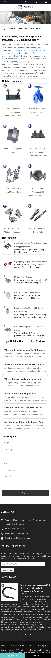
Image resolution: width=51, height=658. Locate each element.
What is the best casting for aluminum (22, 379)
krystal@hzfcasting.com (21, 538)
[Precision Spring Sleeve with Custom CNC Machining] (7, 310)
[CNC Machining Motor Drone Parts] (38, 214)
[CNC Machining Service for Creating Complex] (7, 329)
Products (12, 29)
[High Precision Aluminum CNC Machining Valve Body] (38, 174)
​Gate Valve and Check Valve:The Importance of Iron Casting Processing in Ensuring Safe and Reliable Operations (25, 408)
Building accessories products (29, 29)
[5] (7, 279)
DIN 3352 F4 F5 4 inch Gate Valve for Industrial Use (38, 112)
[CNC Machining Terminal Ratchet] (7, 295)
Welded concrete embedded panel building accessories (13, 112)
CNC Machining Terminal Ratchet (27, 293)
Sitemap (13, 645)
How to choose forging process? (20, 393)
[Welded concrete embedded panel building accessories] (13, 94)
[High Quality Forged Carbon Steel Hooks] (7, 264)
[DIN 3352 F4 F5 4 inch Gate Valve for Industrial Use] (38, 94)
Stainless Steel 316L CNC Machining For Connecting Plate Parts (38, 152)
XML (29, 645)
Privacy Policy (44, 645)
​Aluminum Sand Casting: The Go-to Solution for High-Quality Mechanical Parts (25, 364)
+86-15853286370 (16, 529)
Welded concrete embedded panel (22, 50)
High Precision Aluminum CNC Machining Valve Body (37, 192)
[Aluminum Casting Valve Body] (13, 134)
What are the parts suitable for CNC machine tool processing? (25, 350)
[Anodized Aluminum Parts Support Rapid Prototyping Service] (7, 245)
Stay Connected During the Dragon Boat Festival (25, 422)
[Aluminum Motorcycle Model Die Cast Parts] (13, 174)
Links (3, 645)
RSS (22, 645)
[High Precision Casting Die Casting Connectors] (13, 214)
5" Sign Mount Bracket (23, 277)
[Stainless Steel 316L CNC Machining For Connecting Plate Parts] (38, 134)
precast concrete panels (23, 53)
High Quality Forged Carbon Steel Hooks (30, 262)
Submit (25, 493)
